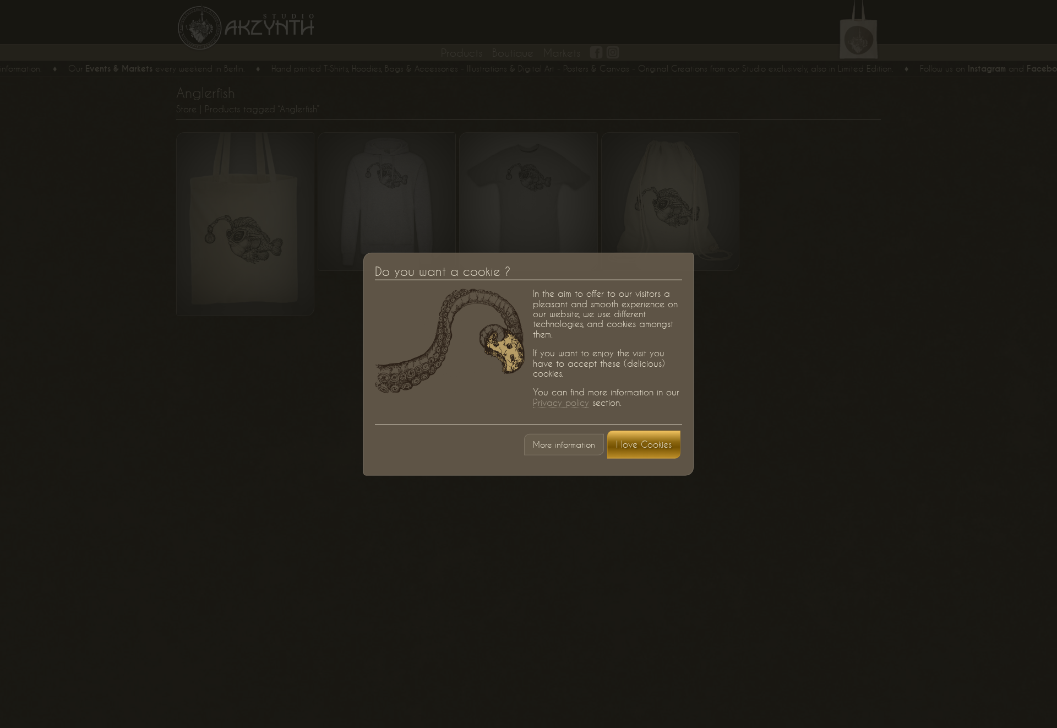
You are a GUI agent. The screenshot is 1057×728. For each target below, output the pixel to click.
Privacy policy (561, 402)
